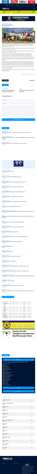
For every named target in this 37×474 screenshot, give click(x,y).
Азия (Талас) (6, 383)
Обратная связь (16, 463)
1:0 (31, 430)
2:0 (31, 447)
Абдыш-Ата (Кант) (7, 363)
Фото (13, 171)
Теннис (8, 260)
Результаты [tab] (5, 396)
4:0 (31, 416)
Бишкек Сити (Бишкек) (7, 379)
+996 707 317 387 (27, 463)
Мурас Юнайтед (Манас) (8, 372)
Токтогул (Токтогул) (7, 384)
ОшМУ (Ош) (5, 370)
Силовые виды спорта (5, 210)
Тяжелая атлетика (12, 210)
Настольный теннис (5, 88)
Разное (8, 195)
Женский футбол (10, 136)
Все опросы (18, 359)
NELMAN (29, 473)
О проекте (3, 463)
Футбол (9, 131)
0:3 (31, 406)
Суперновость (4, 195)
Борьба (9, 142)
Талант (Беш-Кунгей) (7, 376)
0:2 (31, 423)
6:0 (31, 420)
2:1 (31, 413)
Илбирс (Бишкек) (6, 373)
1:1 (31, 433)
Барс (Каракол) (6, 380)
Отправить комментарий (18, 119)
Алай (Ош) (5, 365)
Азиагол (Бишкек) (6, 377)
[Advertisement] (18, 153)
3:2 (31, 440)
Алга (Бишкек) (6, 366)
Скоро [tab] (9, 396)
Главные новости (4, 131)
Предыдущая (5, 80)
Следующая (31, 80)
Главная (20, 457)
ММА (7, 250)
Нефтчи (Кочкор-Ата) (7, 369)
